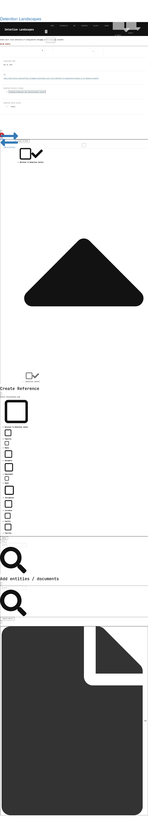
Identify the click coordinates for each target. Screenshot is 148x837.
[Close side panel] (1, 393)
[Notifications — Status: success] (46, 31)
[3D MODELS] (118, 25)
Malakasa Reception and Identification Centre (27, 92)
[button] (9, 141)
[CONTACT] (131, 25)
